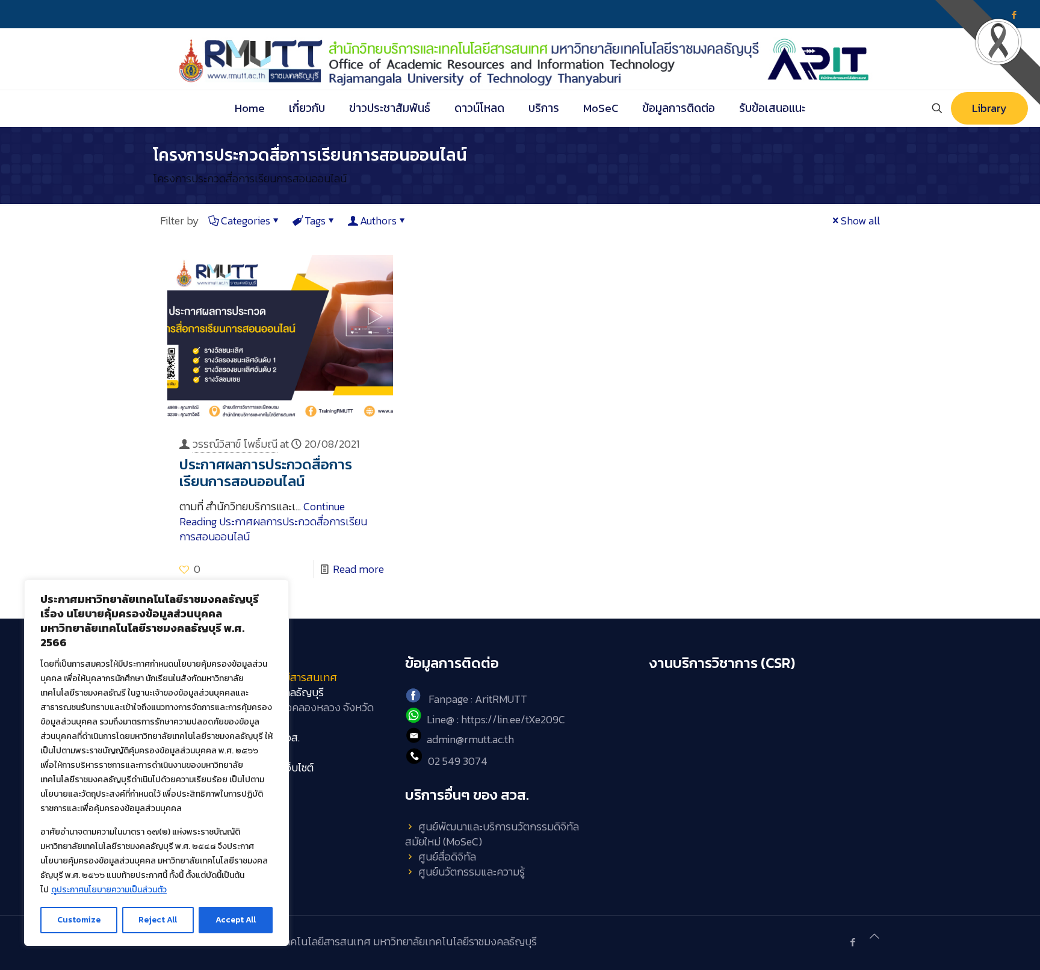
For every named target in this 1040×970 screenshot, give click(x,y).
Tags (315, 220)
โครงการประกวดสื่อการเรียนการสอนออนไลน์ (250, 178)
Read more (358, 569)
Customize (79, 919)
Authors (378, 220)
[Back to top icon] (874, 936)
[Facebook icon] (852, 942)
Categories (245, 220)
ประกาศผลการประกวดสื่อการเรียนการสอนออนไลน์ (265, 473)
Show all (860, 220)
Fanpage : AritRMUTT (478, 699)
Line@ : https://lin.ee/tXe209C (496, 719)
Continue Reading (273, 521)
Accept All (235, 919)
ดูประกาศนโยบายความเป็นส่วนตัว (109, 889)
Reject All (157, 919)
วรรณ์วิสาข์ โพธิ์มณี (235, 444)
